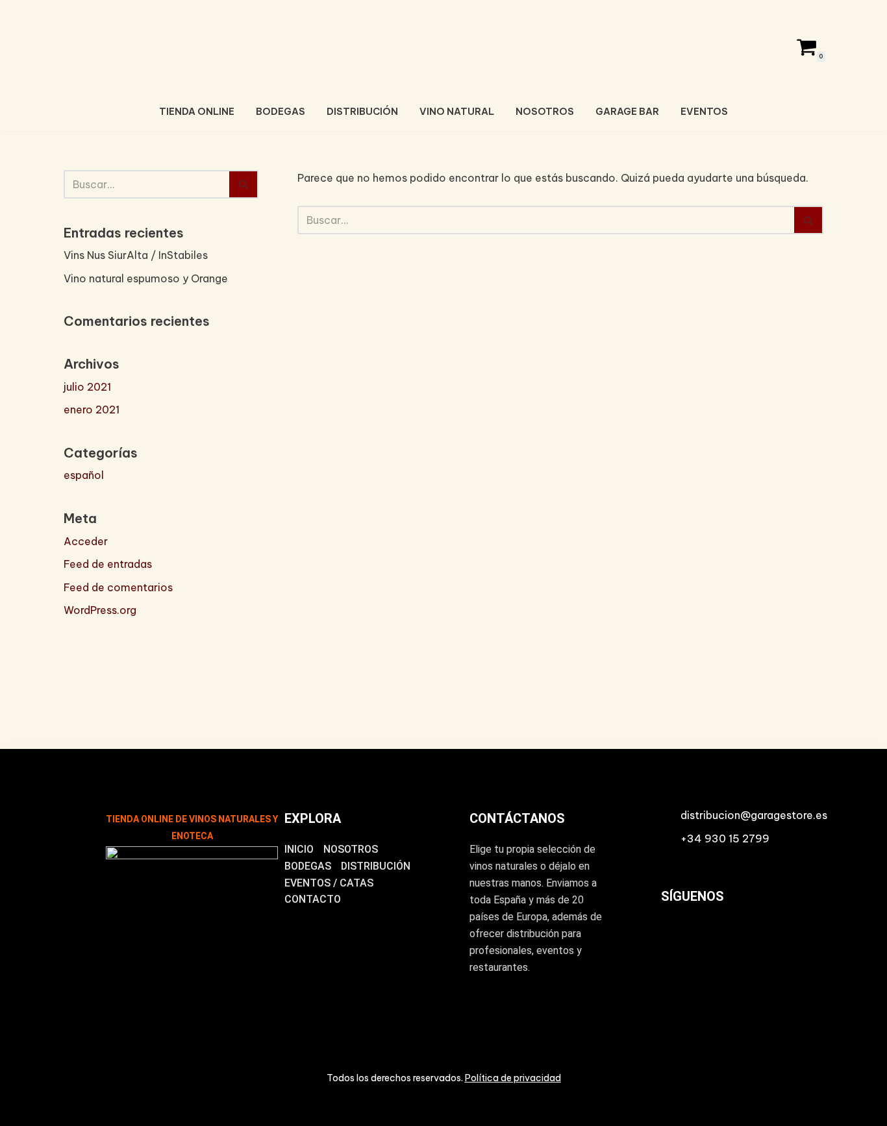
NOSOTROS (545, 111)
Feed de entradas (108, 563)
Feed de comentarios (118, 587)
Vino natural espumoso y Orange (146, 278)
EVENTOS (704, 111)
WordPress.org (100, 610)
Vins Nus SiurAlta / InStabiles (136, 255)
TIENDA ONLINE (196, 111)
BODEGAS (280, 111)
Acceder (86, 541)
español (84, 475)
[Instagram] (676, 941)
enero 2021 (91, 409)
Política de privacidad (513, 1078)
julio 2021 (87, 386)
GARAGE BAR (627, 111)
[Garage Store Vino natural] (443, 45)
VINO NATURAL (456, 111)
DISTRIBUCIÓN (362, 111)
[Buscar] (243, 184)
